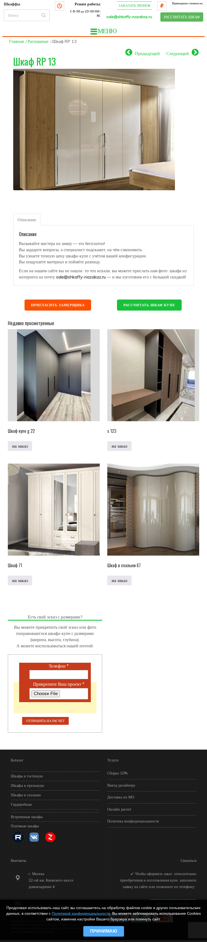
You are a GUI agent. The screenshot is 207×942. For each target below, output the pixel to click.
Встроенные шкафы (27, 816)
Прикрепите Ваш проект (58, 684)
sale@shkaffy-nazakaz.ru (129, 16)
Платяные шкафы (25, 826)
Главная (16, 41)
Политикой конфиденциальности (81, 913)
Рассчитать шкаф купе (149, 305)
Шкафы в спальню (26, 795)
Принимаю (103, 931)
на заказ (20, 446)
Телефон (59, 666)
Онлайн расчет (119, 809)
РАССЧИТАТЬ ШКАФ (182, 17)
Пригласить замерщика (58, 305)
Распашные (38, 41)
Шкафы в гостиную (27, 776)
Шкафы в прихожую (27, 785)
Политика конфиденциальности (133, 821)
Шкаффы (12, 4)
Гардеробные (21, 804)
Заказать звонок (135, 5)
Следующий (177, 53)
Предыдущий (147, 53)
